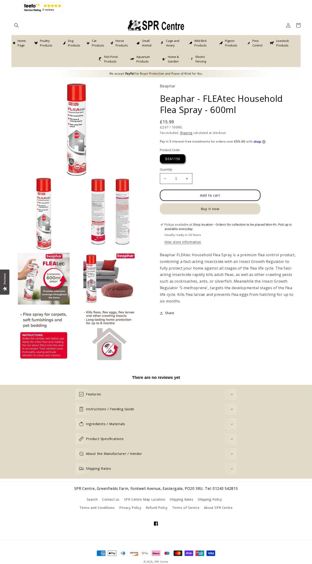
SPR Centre (161, 561)
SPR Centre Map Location (144, 499)
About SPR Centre (218, 507)
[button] (16, 25)
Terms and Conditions (97, 507)
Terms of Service (186, 507)
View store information (182, 242)
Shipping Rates (181, 499)
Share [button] (169, 313)
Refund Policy (157, 507)
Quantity (166, 169)
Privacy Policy (130, 507)
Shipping (186, 133)
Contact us (110, 499)
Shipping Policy (210, 499)
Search (92, 499)
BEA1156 (172, 159)
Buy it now (210, 209)
